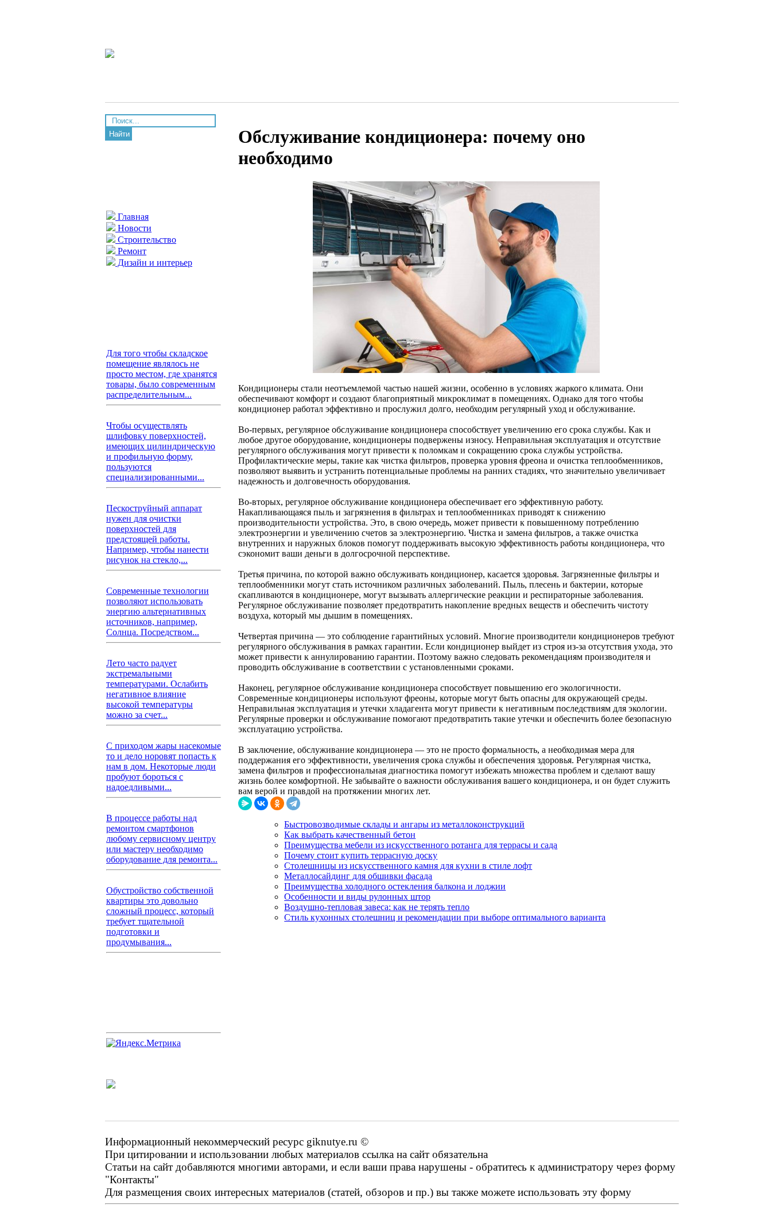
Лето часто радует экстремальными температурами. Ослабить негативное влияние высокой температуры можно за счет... (157, 689)
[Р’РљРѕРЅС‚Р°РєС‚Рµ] (261, 803)
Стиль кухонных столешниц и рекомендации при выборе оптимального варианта (445, 917)
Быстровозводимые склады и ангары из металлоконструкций (404, 824)
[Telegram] (293, 803)
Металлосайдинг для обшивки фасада (358, 876)
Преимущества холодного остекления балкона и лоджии (395, 886)
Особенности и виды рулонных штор (357, 896)
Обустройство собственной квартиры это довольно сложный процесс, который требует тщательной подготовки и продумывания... (160, 916)
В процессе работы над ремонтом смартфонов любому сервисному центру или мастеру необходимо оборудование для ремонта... (162, 838)
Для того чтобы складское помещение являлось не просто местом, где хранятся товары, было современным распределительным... (161, 373)
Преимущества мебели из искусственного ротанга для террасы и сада (420, 845)
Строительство (145, 239)
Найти (119, 134)
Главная (132, 216)
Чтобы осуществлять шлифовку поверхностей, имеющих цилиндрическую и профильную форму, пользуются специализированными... (160, 451)
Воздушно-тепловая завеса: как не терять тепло (376, 907)
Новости (133, 228)
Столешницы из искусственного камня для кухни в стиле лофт (408, 866)
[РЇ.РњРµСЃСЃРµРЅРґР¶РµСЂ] (245, 803)
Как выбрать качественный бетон (350, 835)
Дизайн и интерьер (153, 262)
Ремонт (130, 251)
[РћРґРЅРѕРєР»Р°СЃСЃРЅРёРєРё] (277, 803)
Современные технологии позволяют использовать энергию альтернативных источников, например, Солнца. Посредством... (157, 611)
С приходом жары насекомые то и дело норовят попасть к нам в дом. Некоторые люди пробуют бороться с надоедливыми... (163, 766)
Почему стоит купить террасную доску (360, 855)
